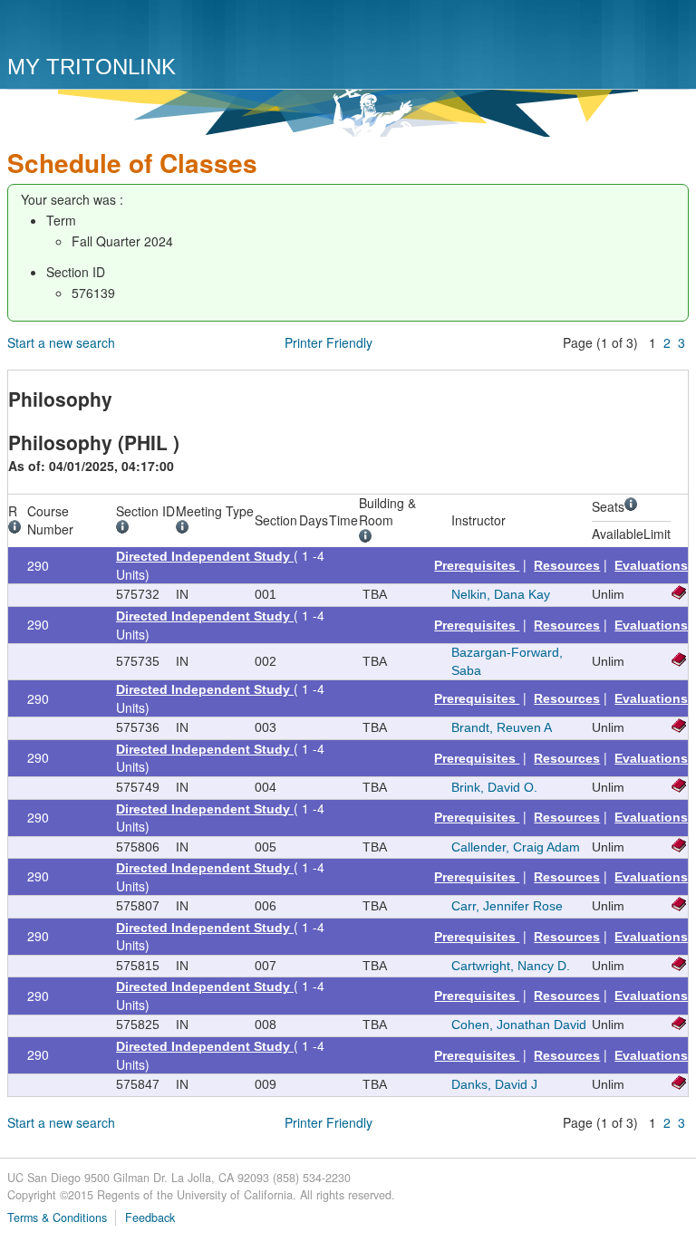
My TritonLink (91, 66)
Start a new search (61, 342)
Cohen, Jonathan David (518, 1024)
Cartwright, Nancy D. (510, 965)
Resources (567, 565)
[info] (17, 529)
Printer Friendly (328, 342)
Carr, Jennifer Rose (507, 906)
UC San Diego (111, 29)
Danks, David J (494, 1084)
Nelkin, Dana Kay (500, 594)
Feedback (150, 1217)
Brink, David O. (494, 787)
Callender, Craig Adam (515, 847)
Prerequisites (476, 565)
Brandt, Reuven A (501, 727)
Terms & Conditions (57, 1217)
